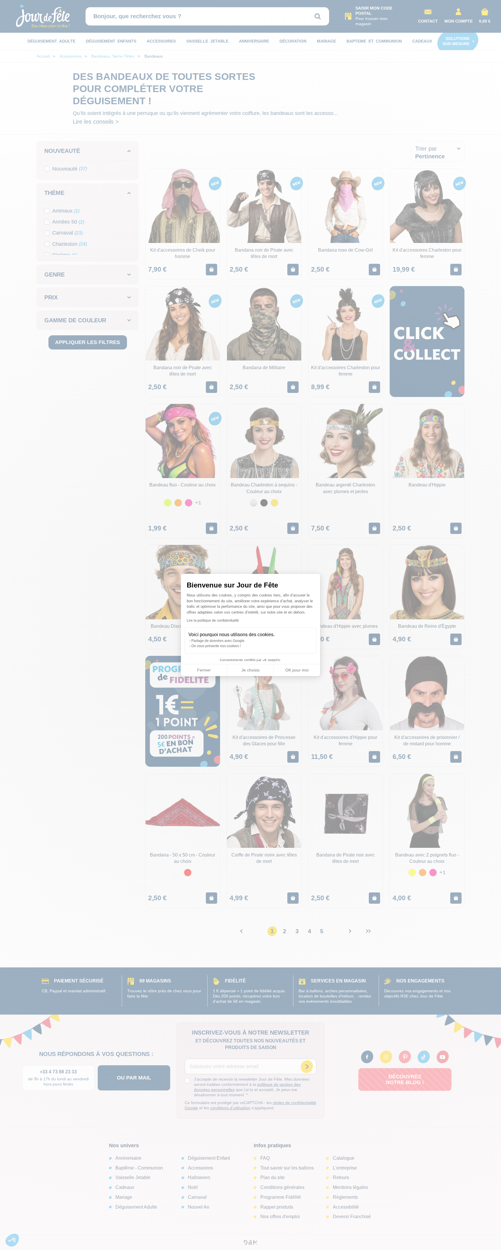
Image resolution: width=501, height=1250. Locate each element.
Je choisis (250, 670)
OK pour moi (296, 670)
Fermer (204, 670)
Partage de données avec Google (217, 641)
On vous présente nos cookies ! (216, 646)
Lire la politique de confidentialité (213, 620)
